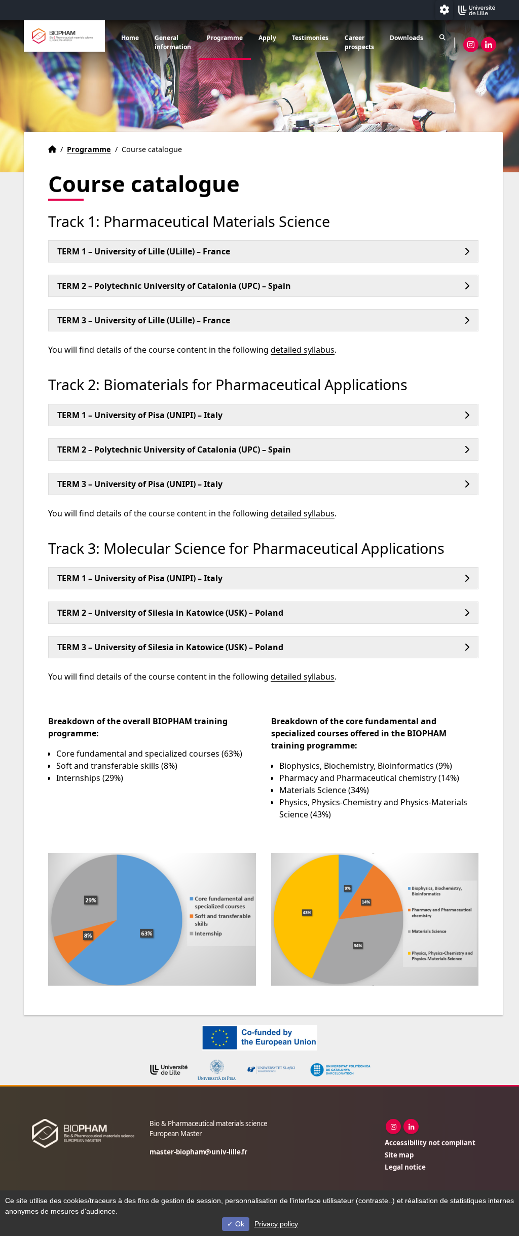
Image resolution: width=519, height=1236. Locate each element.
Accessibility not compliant (430, 1142)
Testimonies (310, 37)
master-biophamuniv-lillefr (198, 1151)
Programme (225, 37)
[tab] (263, 251)
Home (130, 37)
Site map (399, 1154)
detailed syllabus (303, 349)
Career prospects (359, 42)
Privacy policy (276, 1224)
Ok (238, 1224)
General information (173, 42)
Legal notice (405, 1167)
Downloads (406, 37)
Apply (267, 37)
